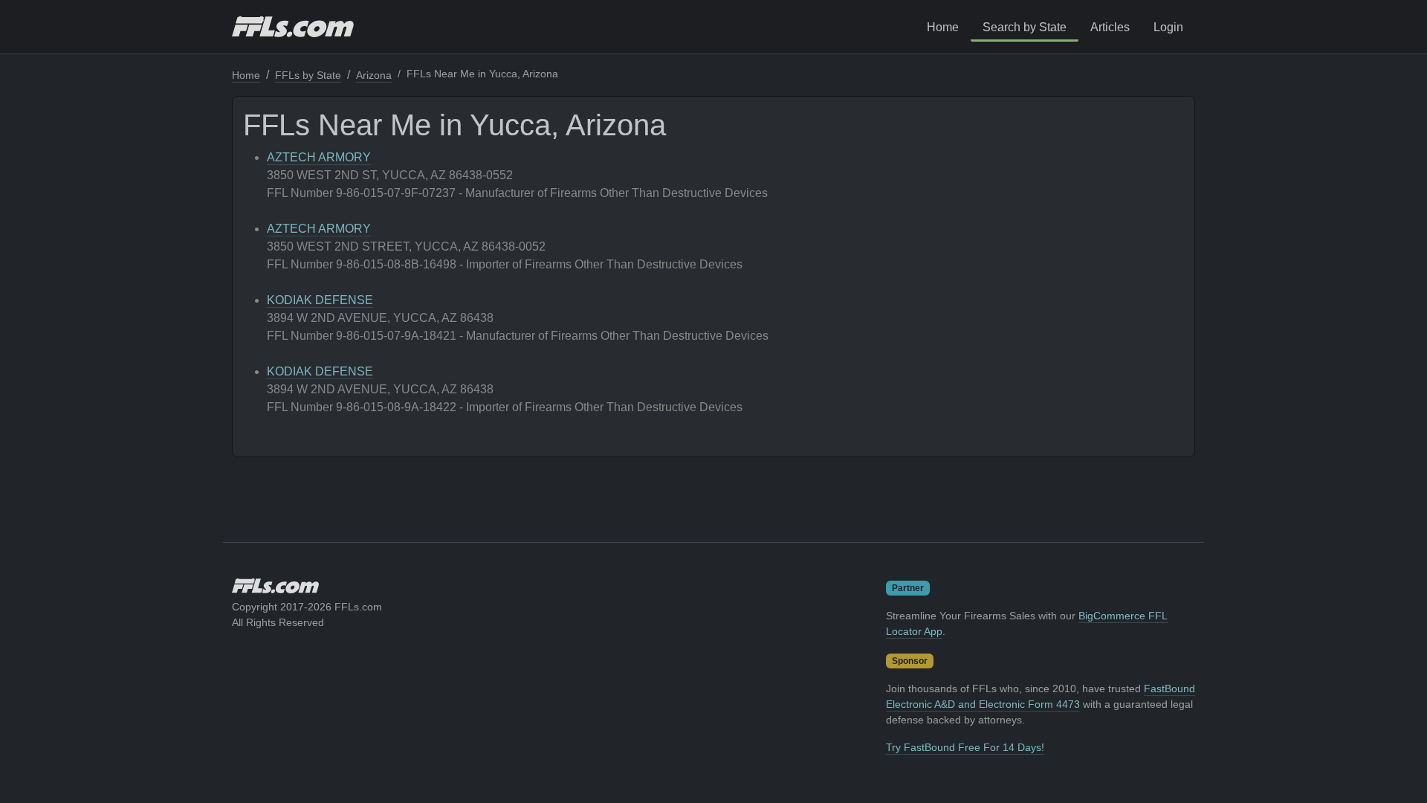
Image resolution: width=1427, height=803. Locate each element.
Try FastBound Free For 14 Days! (965, 747)
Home (943, 27)
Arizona (374, 75)
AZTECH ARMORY (319, 157)
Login (1168, 27)
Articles (1110, 27)
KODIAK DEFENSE (320, 300)
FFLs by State (308, 75)
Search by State (1025, 27)
